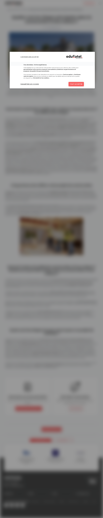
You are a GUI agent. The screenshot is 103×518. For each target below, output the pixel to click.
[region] (52, 70)
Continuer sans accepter (30, 57)
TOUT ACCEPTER (76, 84)
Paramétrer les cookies (30, 84)
